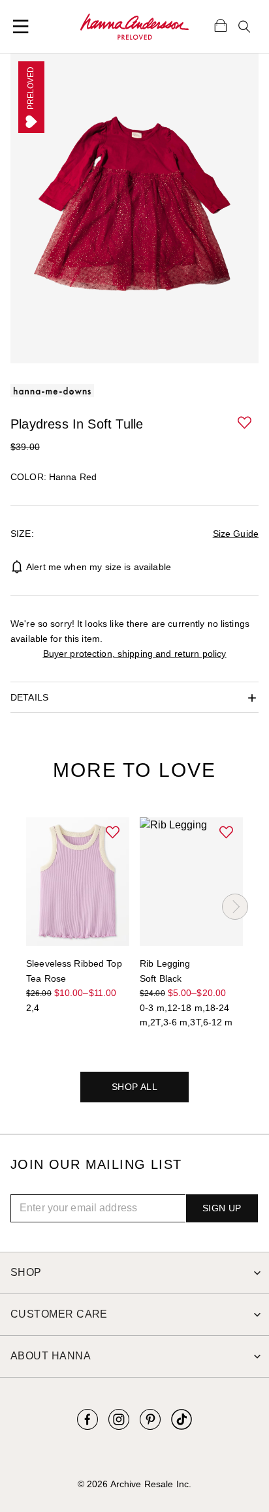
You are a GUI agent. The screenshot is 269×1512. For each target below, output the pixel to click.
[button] (245, 423)
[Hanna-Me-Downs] (134, 27)
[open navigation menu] (21, 27)
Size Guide (236, 533)
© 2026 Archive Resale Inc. (134, 1484)
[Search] (244, 26)
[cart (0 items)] (220, 24)
